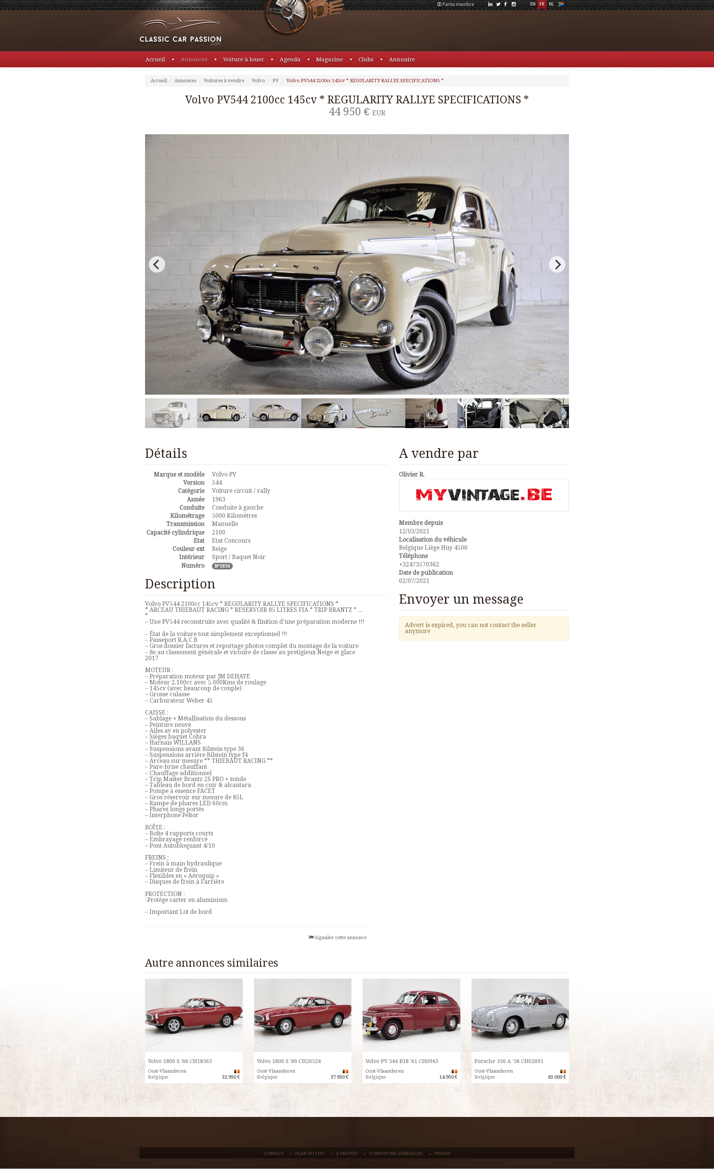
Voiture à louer (243, 59)
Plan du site (309, 1153)
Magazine (329, 59)
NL (551, 4)
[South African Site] (560, 6)
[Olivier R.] (484, 495)
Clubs (365, 59)
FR (542, 4)
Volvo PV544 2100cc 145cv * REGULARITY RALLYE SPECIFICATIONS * (365, 80)
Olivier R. (412, 474)
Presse (442, 1153)
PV (276, 80)
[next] (557, 264)
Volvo (258, 80)
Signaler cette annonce (341, 937)
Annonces (194, 59)
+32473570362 (419, 564)
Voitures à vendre (224, 80)
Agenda (290, 59)
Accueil (155, 59)
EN (533, 4)
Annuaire (402, 59)
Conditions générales (396, 1153)
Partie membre (458, 4)
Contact (273, 1153)
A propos (346, 1153)
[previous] (157, 264)
